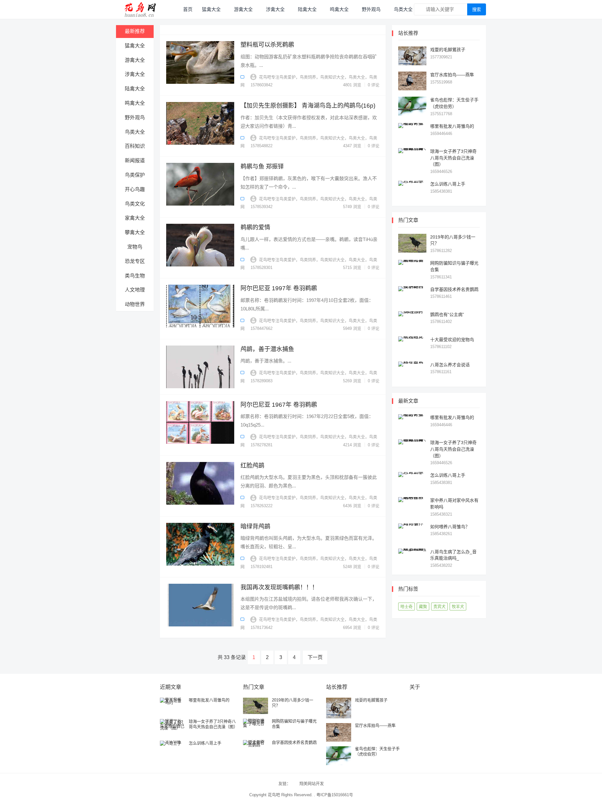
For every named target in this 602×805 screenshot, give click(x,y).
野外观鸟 (371, 9)
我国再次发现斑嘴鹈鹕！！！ (279, 587)
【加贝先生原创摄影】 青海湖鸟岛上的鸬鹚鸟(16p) (307, 105)
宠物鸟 (134, 247)
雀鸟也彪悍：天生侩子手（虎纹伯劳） (377, 751)
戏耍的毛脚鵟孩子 (447, 49)
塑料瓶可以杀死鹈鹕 (267, 44)
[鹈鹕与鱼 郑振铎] (200, 184)
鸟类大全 (403, 9)
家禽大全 (135, 218)
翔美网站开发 (311, 783)
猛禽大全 (211, 9)
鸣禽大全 (339, 9)
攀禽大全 (135, 232)
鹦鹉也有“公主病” (447, 314)
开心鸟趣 (135, 189)
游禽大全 (243, 9)
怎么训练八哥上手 (447, 183)
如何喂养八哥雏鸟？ (450, 526)
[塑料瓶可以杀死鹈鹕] (200, 62)
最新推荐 (135, 31)
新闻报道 (135, 160)
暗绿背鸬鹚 (255, 526)
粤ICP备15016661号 (334, 794)
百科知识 (135, 146)
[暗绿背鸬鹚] (200, 544)
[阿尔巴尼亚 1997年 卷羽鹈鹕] (200, 306)
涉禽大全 (275, 9)
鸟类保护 (135, 175)
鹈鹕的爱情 (255, 227)
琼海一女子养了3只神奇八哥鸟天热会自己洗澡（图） (453, 158)
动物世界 (135, 304)
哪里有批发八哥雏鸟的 (452, 126)
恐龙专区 (135, 261)
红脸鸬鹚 (252, 465)
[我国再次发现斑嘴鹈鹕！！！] (200, 605)
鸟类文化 (135, 204)
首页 (188, 9)
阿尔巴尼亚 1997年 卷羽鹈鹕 (278, 288)
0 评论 (373, 85)
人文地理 (135, 289)
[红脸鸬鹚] (200, 483)
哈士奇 (406, 606)
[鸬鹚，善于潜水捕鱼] (200, 367)
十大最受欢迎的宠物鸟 (452, 339)
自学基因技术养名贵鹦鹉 (454, 289)
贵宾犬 (439, 606)
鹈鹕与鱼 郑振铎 (262, 166)
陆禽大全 (307, 9)
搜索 (476, 9)
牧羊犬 (458, 606)
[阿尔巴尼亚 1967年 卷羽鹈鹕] (200, 422)
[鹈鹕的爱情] (200, 245)
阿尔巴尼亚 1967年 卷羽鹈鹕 (278, 404)
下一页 (315, 657)
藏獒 (423, 606)
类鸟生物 (135, 275)
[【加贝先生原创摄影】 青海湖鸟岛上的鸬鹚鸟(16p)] (200, 123)
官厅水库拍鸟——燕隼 (452, 74)
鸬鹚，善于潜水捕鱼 (267, 349)
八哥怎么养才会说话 (450, 364)
